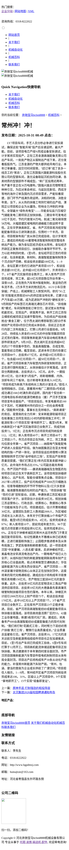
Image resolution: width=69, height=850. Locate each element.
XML (31, 11)
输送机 (37, 842)
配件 (44, 842)
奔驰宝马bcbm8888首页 (15, 722)
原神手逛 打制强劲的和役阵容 (31, 688)
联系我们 (14, 64)
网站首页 (14, 34)
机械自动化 (15, 49)
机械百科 (14, 57)
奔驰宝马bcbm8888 (33, 114)
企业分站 (7, 11)
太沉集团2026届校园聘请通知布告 (34, 692)
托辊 (22, 842)
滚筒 (29, 842)
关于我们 (14, 42)
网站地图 (20, 11)
